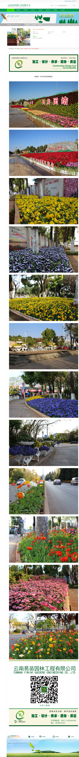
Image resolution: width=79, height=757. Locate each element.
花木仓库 (33, 10)
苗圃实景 (40, 24)
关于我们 (63, 10)
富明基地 (13, 743)
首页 (15, 48)
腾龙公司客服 (24, 743)
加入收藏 (66, 1)
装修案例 (18, 48)
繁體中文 (69, 1)
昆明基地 (20, 743)
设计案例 (18, 10)
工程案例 (25, 10)
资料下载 (48, 10)
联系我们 (73, 1)
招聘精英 (55, 10)
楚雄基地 (16, 743)
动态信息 (40, 10)
